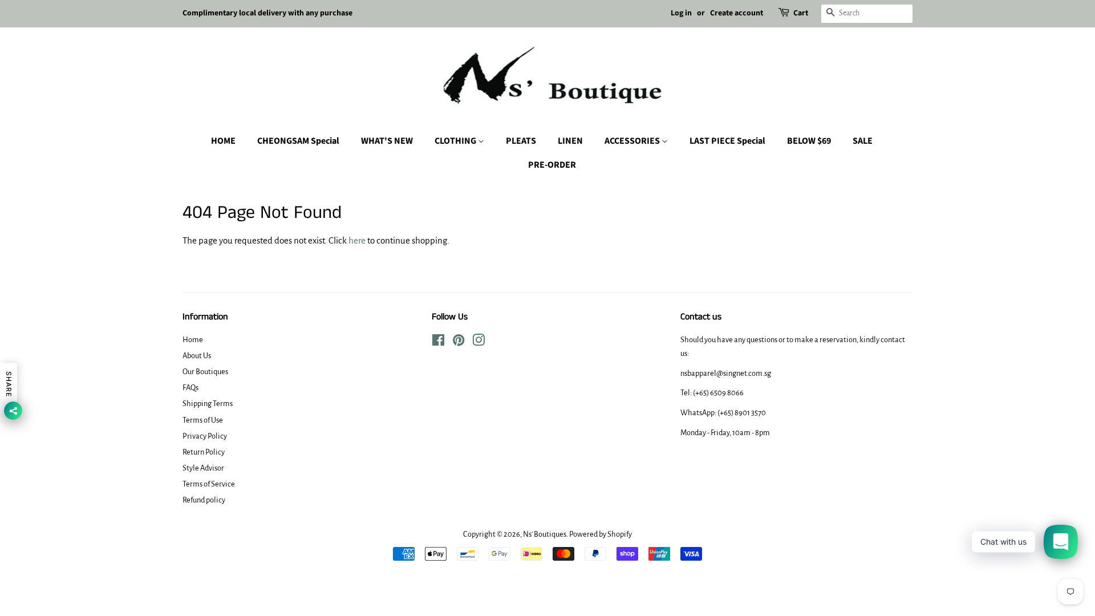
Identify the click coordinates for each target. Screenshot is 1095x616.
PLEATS (521, 141)
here (357, 240)
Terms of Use (202, 420)
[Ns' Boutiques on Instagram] (478, 342)
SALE (863, 141)
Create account (736, 13)
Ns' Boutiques (544, 534)
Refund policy (203, 500)
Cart (800, 13)
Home (192, 339)
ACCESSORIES (633, 141)
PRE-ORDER (552, 165)
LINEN (570, 141)
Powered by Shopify (600, 534)
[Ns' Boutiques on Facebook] (438, 342)
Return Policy (203, 452)
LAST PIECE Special (727, 141)
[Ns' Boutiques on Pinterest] (458, 342)
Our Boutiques (205, 371)
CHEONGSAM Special (298, 141)
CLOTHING (456, 141)
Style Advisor (203, 468)
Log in (681, 13)
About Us (196, 355)
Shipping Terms (207, 403)
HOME (223, 141)
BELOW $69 (809, 141)
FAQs (190, 387)
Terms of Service (208, 484)
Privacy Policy (204, 436)
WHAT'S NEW (387, 141)
